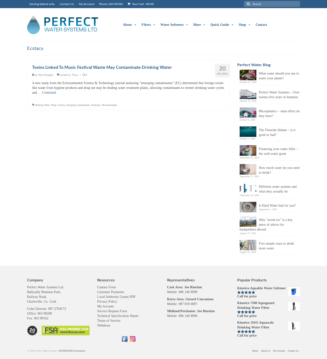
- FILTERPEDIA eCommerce (71, 350)
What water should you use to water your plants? (279, 76)
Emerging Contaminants (78, 105)
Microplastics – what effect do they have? (279, 113)
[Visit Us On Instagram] (132, 338)
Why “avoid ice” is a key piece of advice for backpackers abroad (266, 224)
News (75, 74)
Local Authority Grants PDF (116, 297)
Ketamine (95, 105)
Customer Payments (110, 292)
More (197, 25)
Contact (261, 25)
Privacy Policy (107, 301)
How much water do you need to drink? (279, 170)
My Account (105, 306)
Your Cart (142, 4)
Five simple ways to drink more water (276, 246)
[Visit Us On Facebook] (125, 338)
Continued (49, 92)
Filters (146, 25)
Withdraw (103, 325)
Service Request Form (112, 311)
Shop (242, 25)
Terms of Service (108, 320)
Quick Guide (219, 25)
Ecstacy (61, 105)
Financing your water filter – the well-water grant (278, 151)
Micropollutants (109, 105)
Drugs (53, 105)
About (127, 25)
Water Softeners (172, 25)
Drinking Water (42, 105)
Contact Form (106, 287)
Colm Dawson (36, 309)
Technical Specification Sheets (117, 316)
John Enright (45, 74)
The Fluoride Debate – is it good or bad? (277, 132)
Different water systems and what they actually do (278, 189)
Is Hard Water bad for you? (277, 205)
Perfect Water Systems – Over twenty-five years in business (279, 95)
